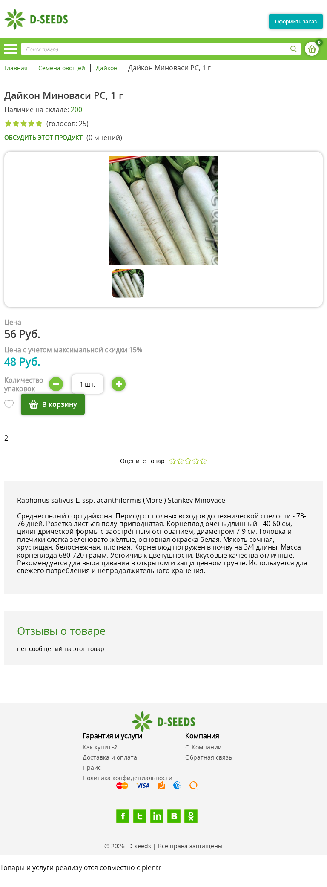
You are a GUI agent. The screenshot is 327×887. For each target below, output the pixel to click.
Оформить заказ (296, 21)
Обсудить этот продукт (43, 138)
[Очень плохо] (173, 461)
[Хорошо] (196, 461)
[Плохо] (180, 461)
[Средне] (188, 461)
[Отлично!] (203, 461)
